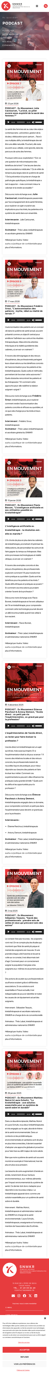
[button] (45, 1318)
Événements (8, 45)
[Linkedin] (35, 1295)
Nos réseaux (9, 42)
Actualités (8, 30)
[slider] (39, 122)
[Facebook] (24, 1295)
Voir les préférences (24, 1364)
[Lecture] (8, 122)
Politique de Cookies (23, 1370)
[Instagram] (19, 1295)
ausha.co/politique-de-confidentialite (21, 243)
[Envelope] (13, 1295)
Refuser (25, 1357)
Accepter (24, 1350)
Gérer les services (24, 1342)
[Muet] (33, 122)
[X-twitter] (30, 1295)
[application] (24, 122)
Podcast (7, 38)
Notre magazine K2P (12, 34)
